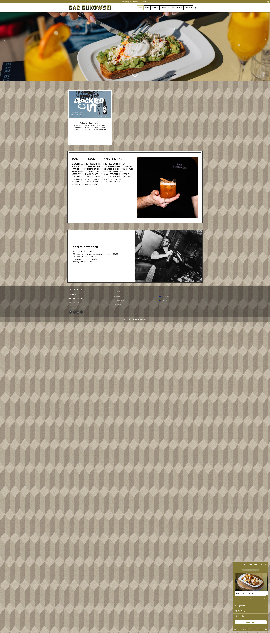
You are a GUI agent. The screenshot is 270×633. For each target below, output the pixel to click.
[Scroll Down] (135, 74)
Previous (5, 40)
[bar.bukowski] (81, 312)
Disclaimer (118, 292)
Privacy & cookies (121, 300)
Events (155, 8)
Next (265, 40)
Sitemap (117, 296)
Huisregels (118, 304)
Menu (147, 8)
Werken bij (176, 8)
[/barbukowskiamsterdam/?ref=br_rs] (70, 312)
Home (140, 8)
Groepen (165, 8)
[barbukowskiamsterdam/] (74, 312)
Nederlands (165, 296)
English (164, 300)
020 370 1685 (74, 303)
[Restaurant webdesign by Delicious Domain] (135, 319)
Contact (188, 8)
